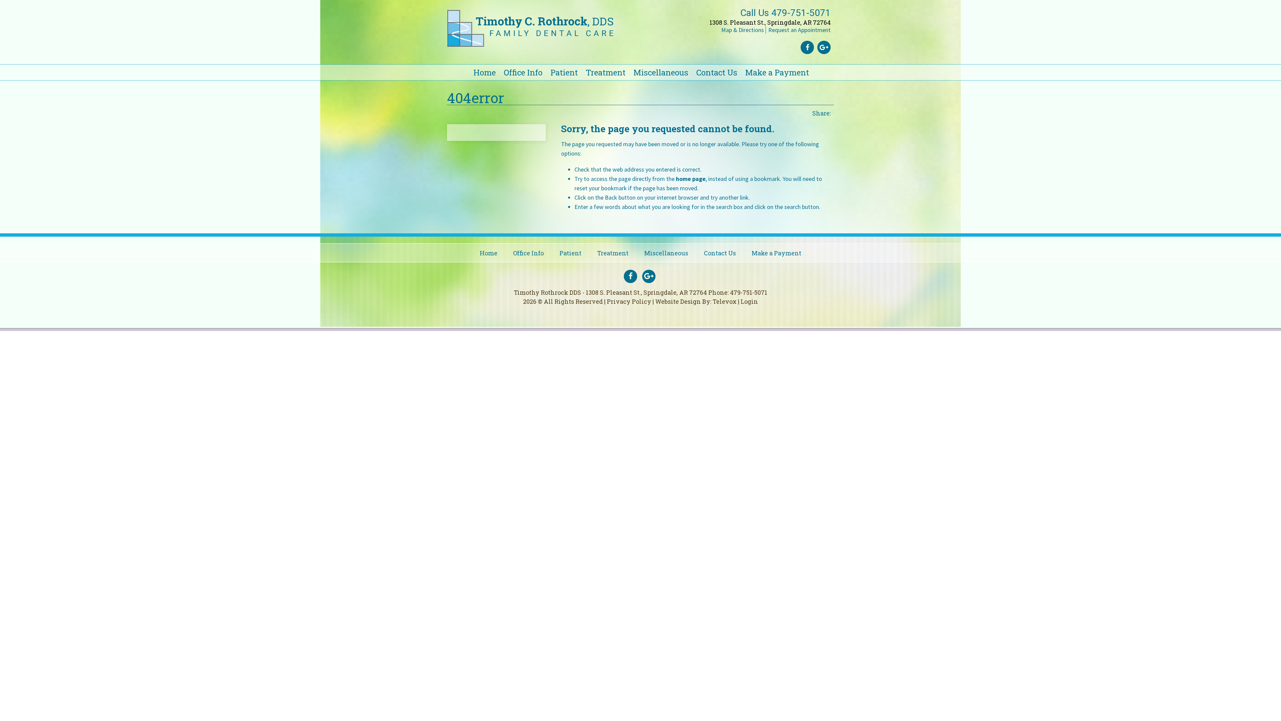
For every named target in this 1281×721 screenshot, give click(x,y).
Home (488, 253)
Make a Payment (776, 253)
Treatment (612, 253)
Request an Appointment (799, 30)
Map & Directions (742, 30)
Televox (725, 301)
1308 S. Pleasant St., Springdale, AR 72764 (770, 22)
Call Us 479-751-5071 (785, 12)
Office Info (528, 253)
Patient (570, 253)
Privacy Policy (629, 301)
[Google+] (824, 47)
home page (691, 179)
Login (749, 301)
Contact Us (720, 253)
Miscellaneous (666, 253)
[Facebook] (807, 47)
